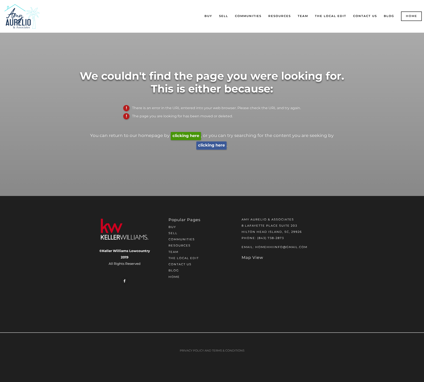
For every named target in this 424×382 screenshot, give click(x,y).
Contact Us (365, 16)
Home (411, 16)
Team (303, 16)
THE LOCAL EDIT (330, 16)
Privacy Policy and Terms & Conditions (212, 350)
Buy (208, 16)
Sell (223, 16)
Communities (248, 16)
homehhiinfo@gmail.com (281, 247)
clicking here (185, 136)
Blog (389, 16)
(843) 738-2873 (270, 238)
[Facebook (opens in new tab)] (124, 280)
